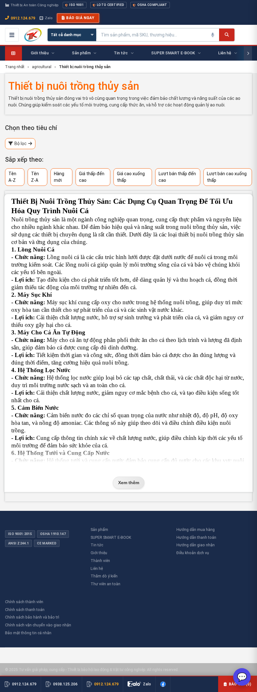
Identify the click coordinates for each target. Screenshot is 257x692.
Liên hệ (97, 568)
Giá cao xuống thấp (131, 177)
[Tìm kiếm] (226, 35)
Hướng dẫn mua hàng (195, 529)
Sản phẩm (99, 529)
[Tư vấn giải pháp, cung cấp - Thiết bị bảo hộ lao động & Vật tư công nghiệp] (33, 35)
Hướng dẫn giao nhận (195, 545)
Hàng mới (59, 177)
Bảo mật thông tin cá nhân (28, 632)
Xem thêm (128, 482)
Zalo (48, 18)
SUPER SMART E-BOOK (111, 537)
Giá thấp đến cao (91, 177)
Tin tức (97, 545)
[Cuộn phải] (248, 53)
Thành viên (100, 560)
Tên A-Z (12, 177)
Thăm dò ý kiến (104, 576)
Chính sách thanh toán (25, 609)
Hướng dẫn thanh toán (196, 537)
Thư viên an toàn (105, 583)
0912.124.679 (23, 18)
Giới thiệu (99, 552)
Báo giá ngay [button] (80, 18)
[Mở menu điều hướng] (12, 35)
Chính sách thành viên (24, 601)
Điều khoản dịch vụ (192, 552)
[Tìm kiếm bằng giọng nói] (212, 35)
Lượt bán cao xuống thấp (227, 177)
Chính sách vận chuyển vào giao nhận (38, 625)
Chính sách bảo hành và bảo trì (32, 617)
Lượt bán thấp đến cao (177, 177)
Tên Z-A (35, 177)
